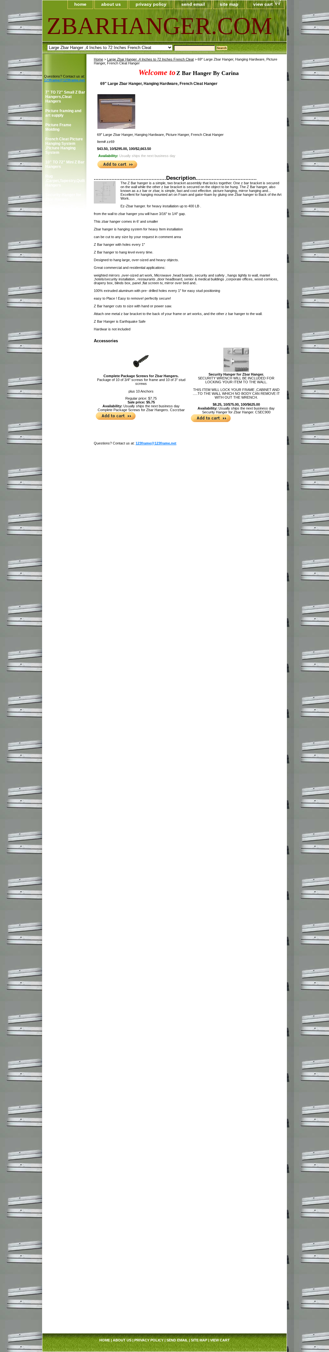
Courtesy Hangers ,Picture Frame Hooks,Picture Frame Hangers (64, 486)
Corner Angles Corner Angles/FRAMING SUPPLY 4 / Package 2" (64, 534)
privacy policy (151, 4)
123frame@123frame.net (156, 443)
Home (98, 59)
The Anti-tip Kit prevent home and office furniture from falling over (63, 1197)
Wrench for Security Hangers (63, 332)
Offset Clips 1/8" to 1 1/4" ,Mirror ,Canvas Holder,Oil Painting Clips (64, 769)
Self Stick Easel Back (64, 1026)
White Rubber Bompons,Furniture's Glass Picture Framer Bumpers (64, 1127)
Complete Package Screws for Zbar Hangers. (141, 376)
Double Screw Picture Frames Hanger (65, 286)
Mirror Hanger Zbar (62, 1180)
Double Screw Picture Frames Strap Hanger (65, 257)
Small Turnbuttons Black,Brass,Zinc (61, 1108)
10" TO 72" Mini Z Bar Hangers (64, 164)
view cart (263, 4)
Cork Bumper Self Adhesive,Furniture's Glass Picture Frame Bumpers (64, 463)
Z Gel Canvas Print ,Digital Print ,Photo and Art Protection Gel (62, 1150)
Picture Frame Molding (58, 127)
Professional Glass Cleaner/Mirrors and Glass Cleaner (63, 687)
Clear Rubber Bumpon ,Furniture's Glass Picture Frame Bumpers (64, 421)
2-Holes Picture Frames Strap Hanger (65, 229)
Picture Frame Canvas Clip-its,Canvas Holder (61, 377)
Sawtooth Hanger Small (61, 1014)
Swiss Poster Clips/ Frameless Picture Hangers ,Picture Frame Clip (63, 1071)
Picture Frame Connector (58, 634)
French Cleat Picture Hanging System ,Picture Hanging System (64, 146)
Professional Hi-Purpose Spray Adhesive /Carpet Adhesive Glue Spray (64, 982)
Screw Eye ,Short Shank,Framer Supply (65, 1168)
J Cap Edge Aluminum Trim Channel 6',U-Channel (65, 1296)
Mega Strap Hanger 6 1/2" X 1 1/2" (64, 1234)
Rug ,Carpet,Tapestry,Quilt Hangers (65, 180)
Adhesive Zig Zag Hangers (61, 347)
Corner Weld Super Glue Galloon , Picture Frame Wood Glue (64, 650)
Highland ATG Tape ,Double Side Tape (62, 361)
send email (193, 4)
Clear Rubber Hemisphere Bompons (57, 442)
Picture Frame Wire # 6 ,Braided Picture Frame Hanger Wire (64, 901)
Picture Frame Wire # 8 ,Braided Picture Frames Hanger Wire (64, 919)
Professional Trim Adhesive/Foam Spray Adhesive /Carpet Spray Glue (62, 732)
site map (229, 4)
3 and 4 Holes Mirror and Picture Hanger (63, 300)
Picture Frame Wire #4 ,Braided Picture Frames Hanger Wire (64, 938)
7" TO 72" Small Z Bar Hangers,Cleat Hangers (65, 97)
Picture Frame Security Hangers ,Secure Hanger (61, 316)
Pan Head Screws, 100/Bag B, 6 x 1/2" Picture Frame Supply (65, 789)
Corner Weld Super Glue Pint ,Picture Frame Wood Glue (62, 669)
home (80, 4)
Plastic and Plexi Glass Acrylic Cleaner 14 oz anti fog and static (65, 959)
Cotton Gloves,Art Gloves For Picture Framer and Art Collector (62, 560)
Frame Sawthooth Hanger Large (61, 1000)
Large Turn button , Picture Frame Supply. (62, 1092)
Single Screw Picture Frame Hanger (64, 272)
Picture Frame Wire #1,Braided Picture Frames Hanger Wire (64, 827)
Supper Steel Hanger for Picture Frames (64, 1052)
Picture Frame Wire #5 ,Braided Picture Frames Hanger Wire (64, 882)
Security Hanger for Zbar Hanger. (236, 374)
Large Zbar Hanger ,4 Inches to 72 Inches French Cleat (150, 59)
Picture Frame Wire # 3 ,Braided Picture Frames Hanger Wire (64, 864)
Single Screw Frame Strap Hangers (63, 243)
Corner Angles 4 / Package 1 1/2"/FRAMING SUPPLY (61, 509)
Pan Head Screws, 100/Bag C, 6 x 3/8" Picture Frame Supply (65, 808)
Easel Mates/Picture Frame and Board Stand (63, 599)
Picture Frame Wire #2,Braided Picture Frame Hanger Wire (63, 845)
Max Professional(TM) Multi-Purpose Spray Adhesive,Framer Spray (65, 708)
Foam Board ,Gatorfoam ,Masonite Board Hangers (64, 618)
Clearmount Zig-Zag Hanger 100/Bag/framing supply (63, 398)
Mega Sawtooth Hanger (59, 750)
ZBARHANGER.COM (125, 25)
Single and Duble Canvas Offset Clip (62, 1038)
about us (111, 4)
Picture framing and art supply (63, 113)
